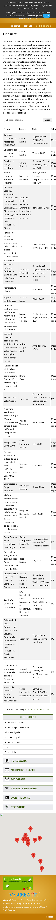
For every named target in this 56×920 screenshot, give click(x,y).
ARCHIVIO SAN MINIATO (24, 788)
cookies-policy (35, 15)
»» (48, 709)
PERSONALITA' (19, 761)
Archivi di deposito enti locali (17, 727)
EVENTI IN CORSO (20, 798)
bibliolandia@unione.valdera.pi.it (36, 51)
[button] (30, 829)
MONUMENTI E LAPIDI (23, 770)
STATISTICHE (18, 807)
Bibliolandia (45, 26)
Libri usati (9, 747)
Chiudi (46, 15)
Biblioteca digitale (12, 732)
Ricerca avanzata (28, 18)
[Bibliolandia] (18, 889)
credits (49, 916)
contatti (28, 26)
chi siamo (15, 26)
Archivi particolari (12, 742)
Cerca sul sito (10, 752)
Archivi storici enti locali (15, 722)
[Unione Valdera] (22, 896)
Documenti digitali (12, 737)
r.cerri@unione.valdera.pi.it (27, 903)
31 (13, 910)
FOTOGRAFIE (18, 779)
